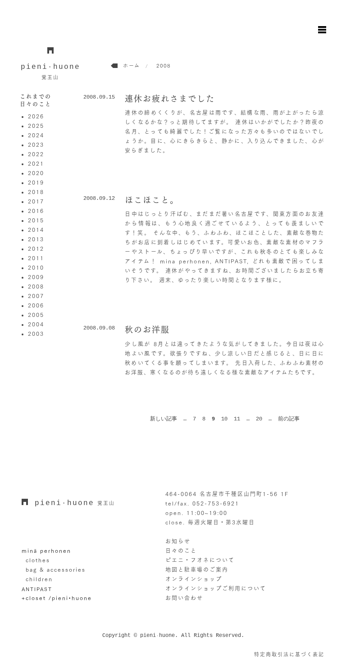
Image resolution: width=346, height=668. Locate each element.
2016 (36, 210)
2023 (36, 144)
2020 (36, 173)
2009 (36, 277)
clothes (38, 560)
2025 (36, 125)
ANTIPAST (37, 588)
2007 (36, 295)
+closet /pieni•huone (57, 597)
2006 (36, 305)
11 (237, 419)
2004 (36, 324)
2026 (36, 116)
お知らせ (178, 541)
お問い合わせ (184, 597)
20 (259, 419)
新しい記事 (163, 419)
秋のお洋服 (147, 329)
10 (224, 419)
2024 (36, 135)
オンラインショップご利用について (215, 588)
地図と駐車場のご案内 (196, 569)
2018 (36, 191)
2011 (36, 258)
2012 (36, 248)
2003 (36, 333)
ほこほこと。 (152, 200)
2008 (36, 286)
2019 (36, 182)
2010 (36, 267)
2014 (36, 229)
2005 (36, 314)
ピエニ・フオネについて (200, 560)
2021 (36, 163)
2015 (36, 220)
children (39, 579)
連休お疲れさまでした (170, 99)
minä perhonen (46, 550)
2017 (36, 201)
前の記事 (289, 419)
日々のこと (181, 550)
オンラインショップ (193, 579)
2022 (36, 154)
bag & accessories (56, 569)
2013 (36, 239)
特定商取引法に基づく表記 (289, 654)
